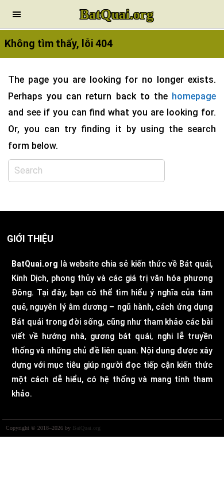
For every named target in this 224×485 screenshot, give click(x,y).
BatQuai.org (116, 14)
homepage (194, 96)
